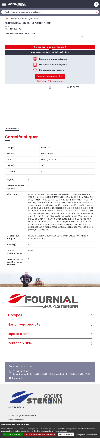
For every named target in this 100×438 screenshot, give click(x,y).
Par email (17, 378)
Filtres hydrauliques (30, 18)
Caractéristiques (12, 128)
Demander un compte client (50, 76)
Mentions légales (16, 419)
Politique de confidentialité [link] (86, 434)
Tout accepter (13, 434)
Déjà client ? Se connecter (50, 81)
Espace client (18, 334)
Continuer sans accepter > (41, 434)
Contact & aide (20, 343)
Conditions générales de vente (22, 415)
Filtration (15, 18)
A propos (15, 315)
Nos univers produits (24, 324)
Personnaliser (66, 434)
